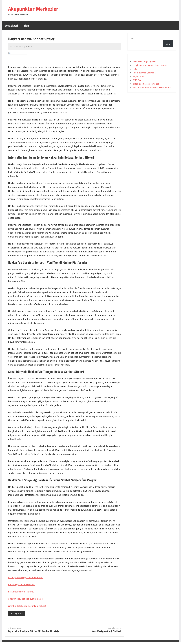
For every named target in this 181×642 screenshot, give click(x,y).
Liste (26, 25)
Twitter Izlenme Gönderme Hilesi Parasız (152, 87)
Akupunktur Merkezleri (34, 9)
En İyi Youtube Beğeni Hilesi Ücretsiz (150, 65)
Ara (132, 38)
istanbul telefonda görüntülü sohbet (27, 605)
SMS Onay (137, 80)
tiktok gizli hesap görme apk (146, 83)
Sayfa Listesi (11, 25)
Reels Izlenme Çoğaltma (144, 72)
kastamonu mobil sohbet (21, 591)
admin (29, 46)
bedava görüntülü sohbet (21, 584)
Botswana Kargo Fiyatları (144, 61)
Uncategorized (16, 613)
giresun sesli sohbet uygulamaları (25, 598)
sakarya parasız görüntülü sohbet (25, 577)
